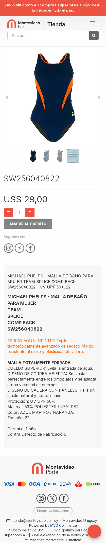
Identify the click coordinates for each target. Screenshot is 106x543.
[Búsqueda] (94, 35)
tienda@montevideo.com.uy (35, 520)
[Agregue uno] (30, 212)
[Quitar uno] (8, 212)
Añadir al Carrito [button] (27, 224)
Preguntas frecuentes (53, 510)
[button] (7, 97)
